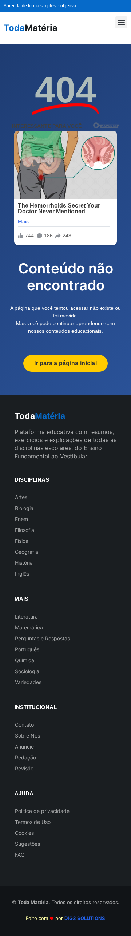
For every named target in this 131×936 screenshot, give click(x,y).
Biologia (24, 508)
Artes (21, 497)
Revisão (24, 768)
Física (21, 541)
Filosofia (24, 530)
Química (24, 660)
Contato (24, 725)
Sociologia (27, 671)
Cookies (24, 833)
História (24, 563)
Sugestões (27, 844)
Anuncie (24, 746)
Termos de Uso (33, 822)
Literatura (26, 616)
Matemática (29, 627)
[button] (121, 22)
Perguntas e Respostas (42, 638)
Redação (25, 757)
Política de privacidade (42, 811)
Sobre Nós (27, 735)
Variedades (28, 682)
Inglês (22, 573)
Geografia (26, 552)
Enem (21, 519)
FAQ (20, 855)
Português (27, 649)
